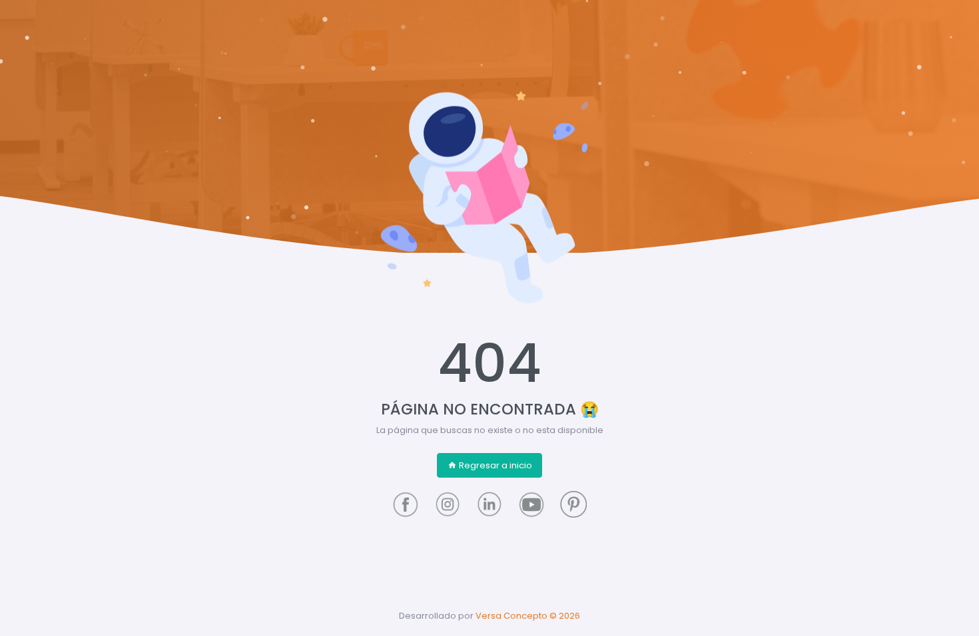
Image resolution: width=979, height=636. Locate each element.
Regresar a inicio (495, 465)
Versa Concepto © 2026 (528, 615)
